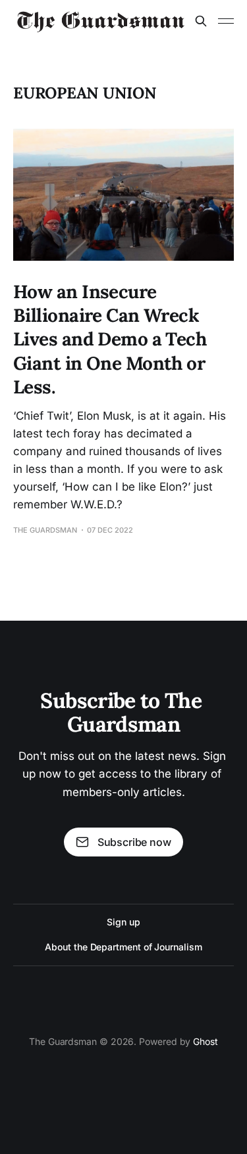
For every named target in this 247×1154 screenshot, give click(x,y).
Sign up (123, 921)
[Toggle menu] (226, 21)
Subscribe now (134, 842)
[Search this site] (201, 21)
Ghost (205, 1041)
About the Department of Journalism (123, 946)
